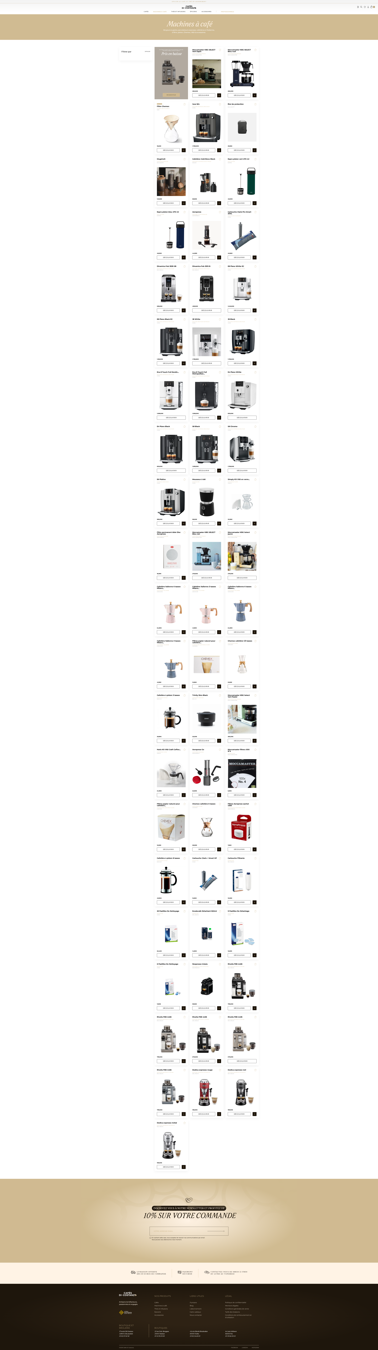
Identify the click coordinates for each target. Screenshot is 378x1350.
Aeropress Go (198, 750)
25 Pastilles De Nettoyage (168, 911)
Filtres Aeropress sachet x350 (238, 804)
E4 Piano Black (163, 426)
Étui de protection (236, 104)
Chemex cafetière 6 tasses (203, 804)
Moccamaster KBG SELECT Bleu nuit (239, 50)
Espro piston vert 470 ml (238, 159)
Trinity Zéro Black (200, 695)
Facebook (234, 1347)
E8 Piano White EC (236, 266)
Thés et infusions (178, 11)
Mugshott (161, 159)
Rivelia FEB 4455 (235, 964)
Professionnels (227, 11)
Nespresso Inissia (200, 964)
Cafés (146, 11)
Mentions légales (231, 1306)
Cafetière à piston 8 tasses (168, 858)
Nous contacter (196, 1315)
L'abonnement (195, 1309)
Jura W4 (196, 104)
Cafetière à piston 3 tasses (168, 695)
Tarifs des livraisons (232, 1312)
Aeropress (196, 212)
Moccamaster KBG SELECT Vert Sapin (203, 50)
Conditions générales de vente (237, 1309)
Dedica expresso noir (237, 1070)
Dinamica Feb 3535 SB (166, 266)
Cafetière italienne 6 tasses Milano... (169, 587)
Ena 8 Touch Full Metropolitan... (199, 373)
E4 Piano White (234, 372)
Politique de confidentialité (235, 1302)
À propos (193, 1302)
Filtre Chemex (163, 106)
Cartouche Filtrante (236, 858)
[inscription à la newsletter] (217, 1231)
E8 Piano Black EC (165, 319)
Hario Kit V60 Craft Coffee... (169, 750)
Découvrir (203, 95)
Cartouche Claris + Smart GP (204, 858)
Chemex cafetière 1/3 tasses (240, 641)
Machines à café (160, 11)
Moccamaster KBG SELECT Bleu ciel (203, 533)
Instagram (255, 1347)
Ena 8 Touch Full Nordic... (168, 372)
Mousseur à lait (199, 479)
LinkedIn (245, 1347)
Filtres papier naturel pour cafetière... (203, 642)
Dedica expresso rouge (202, 1070)
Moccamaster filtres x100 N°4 (239, 750)
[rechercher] (361, 7)
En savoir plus (171, 94)
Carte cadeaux (195, 1312)
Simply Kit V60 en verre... (239, 479)
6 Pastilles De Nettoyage (167, 964)
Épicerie (193, 11)
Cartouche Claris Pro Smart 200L (239, 213)
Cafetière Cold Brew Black (203, 159)
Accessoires (206, 11)
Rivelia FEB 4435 (199, 1017)
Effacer (147, 51)
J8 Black (231, 319)
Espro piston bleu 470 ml (168, 212)
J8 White (196, 319)
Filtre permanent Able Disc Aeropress (169, 533)
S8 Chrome (232, 426)
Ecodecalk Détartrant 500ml (204, 911)
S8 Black (196, 426)
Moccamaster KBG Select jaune (239, 533)
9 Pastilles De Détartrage (238, 911)
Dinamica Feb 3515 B (201, 266)
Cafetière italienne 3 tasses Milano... (204, 587)
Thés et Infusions (161, 1309)
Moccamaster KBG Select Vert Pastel (239, 696)
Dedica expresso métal (167, 1123)
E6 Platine (161, 479)
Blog (191, 1306)
